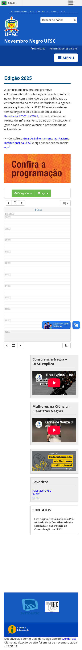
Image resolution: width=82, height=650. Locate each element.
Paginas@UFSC (41, 490)
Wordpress (69, 638)
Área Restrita (38, 48)
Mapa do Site (58, 11)
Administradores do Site (63, 48)
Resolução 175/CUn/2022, (21, 116)
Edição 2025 (18, 78)
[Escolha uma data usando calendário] (15, 203)
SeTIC (36, 494)
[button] (66, 345)
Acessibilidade (19, 11)
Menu (68, 57)
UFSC (35, 498)
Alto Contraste (39, 11)
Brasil (12, 3)
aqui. (7, 147)
